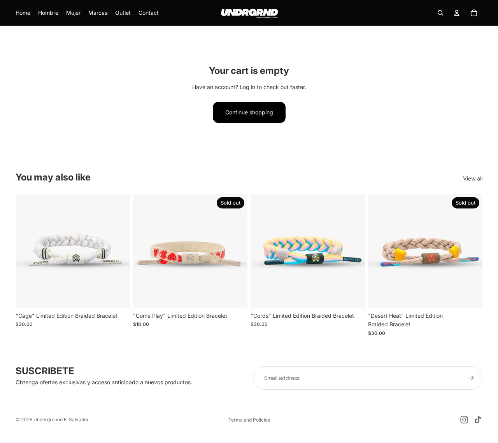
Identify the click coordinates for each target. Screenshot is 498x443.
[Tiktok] (477, 419)
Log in (247, 87)
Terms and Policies (249, 420)
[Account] (456, 12)
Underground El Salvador (61, 419)
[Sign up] (471, 378)
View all (472, 178)
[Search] (440, 12)
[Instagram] (464, 419)
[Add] (118, 296)
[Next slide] (118, 251)
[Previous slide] (27, 251)
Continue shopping (249, 112)
